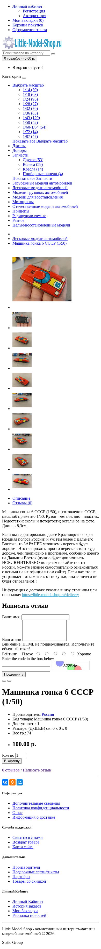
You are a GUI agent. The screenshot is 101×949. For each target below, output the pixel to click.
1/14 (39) (30, 90)
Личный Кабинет (27, 901)
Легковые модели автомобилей (40, 188)
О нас (17, 812)
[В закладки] (4, 681)
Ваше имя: (11, 617)
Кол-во (8, 755)
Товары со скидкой (29, 881)
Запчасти (20, 155)
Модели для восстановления (37, 197)
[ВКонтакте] (5, 782)
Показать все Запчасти (32, 178)
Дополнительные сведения (36, 803)
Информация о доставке (33, 817)
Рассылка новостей (29, 915)
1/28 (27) (30, 104)
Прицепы (20, 211)
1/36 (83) (30, 113)
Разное (18, 220)
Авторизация (34, 15)
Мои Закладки (25, 911)
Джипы (19, 146)
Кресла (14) (33, 169)
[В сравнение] (9, 681)
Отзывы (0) (22, 503)
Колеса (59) (33, 164)
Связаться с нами (27, 837)
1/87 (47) (30, 136)
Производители (26, 867)
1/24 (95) (30, 99)
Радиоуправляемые (29, 216)
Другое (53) (33, 160)
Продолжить (14, 674)
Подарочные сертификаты (35, 872)
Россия (48, 714)
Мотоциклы (23, 202)
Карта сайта (22, 847)
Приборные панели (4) (43, 174)
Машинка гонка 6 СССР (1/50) (39, 243)
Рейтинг (9, 654)
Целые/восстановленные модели (41, 225)
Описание (21, 498)
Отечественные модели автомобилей (45, 206)
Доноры (19, 150)
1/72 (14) (30, 132)
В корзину (12, 761)
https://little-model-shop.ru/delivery (50, 594)
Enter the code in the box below (28, 658)
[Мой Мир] (20, 782)
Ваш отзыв (11, 639)
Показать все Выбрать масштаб (40, 141)
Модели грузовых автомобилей (40, 192)
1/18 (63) (30, 94)
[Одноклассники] (12, 782)
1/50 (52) (30, 122)
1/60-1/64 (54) (34, 127)
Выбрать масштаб (28, 85)
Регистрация (34, 11)
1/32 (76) (30, 108)
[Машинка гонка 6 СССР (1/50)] (41, 307)
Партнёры (21, 876)
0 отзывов (11, 770)
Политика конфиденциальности (40, 808)
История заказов (26, 906)
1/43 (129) (31, 118)
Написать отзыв (37, 770)
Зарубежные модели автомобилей (42, 183)
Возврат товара (25, 842)
